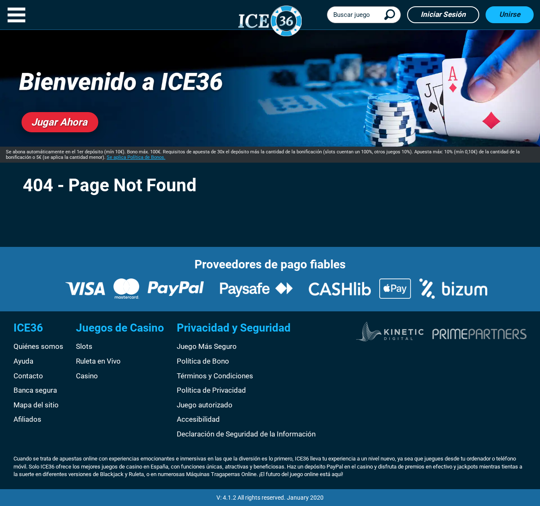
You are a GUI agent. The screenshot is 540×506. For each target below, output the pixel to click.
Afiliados (27, 419)
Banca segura (35, 390)
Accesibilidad (198, 419)
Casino (87, 376)
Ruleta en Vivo (98, 361)
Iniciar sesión (443, 14)
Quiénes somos (38, 346)
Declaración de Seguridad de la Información (246, 434)
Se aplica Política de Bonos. (136, 157)
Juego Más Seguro (207, 346)
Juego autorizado (204, 405)
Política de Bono (203, 361)
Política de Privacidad (211, 390)
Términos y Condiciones (215, 376)
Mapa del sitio (36, 405)
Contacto (28, 376)
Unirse (509, 14)
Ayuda (23, 361)
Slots (84, 346)
